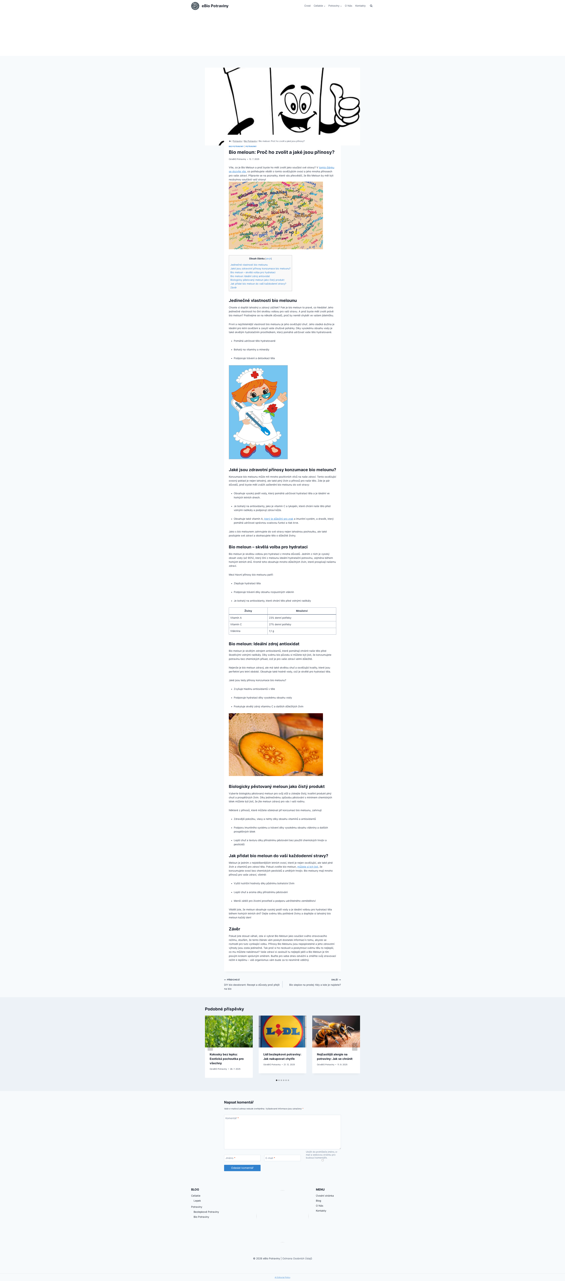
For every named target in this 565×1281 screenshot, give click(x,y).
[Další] (354, 1047)
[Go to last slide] (210, 1047)
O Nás (348, 5)
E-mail (270, 1158)
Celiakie (195, 1195)
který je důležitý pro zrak (278, 518)
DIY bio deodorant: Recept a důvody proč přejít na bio (252, 984)
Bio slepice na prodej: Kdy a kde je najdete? (315, 982)
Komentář (232, 1118)
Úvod (307, 5)
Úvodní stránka (325, 1195)
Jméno (230, 1158)
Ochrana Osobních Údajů (297, 1258)
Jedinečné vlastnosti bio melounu (249, 264)
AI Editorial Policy (282, 1277)
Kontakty (360, 5)
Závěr (233, 287)
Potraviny (251, 146)
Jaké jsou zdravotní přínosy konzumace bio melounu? (260, 268)
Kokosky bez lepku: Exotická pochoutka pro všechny (227, 1059)
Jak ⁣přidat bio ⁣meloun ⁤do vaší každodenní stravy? (258, 283)
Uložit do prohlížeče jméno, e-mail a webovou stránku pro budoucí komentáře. (322, 1154)
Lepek (197, 1200)
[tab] (276, 1080)
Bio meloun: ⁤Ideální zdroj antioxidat (250, 276)
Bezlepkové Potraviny (206, 1211)
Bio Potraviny (236, 146)
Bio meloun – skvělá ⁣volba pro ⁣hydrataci (252, 272)
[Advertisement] (282, 33)
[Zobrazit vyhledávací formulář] (371, 6)
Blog (318, 1200)
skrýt (268, 258)
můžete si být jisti (307, 866)
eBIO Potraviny (239, 159)
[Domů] (230, 141)
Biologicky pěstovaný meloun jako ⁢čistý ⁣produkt (257, 279)
